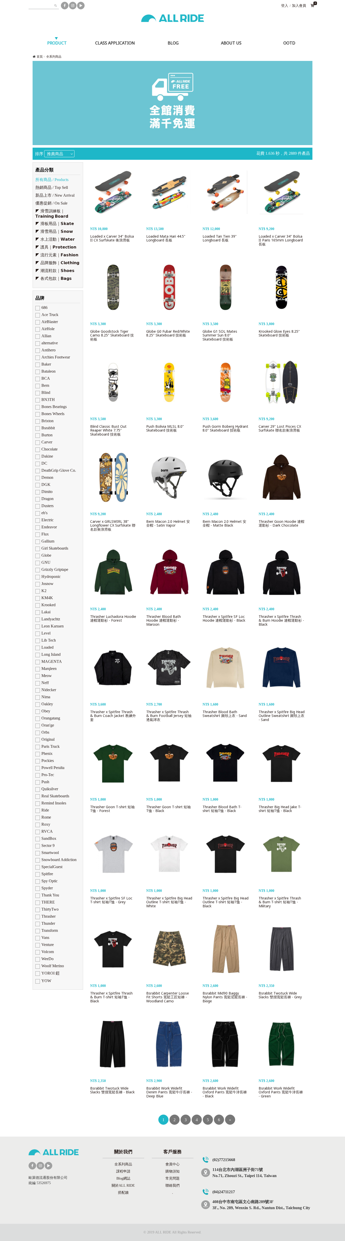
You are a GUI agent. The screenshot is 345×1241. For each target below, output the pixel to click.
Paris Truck (50, 746)
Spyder (47, 888)
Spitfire (47, 874)
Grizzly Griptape (54, 569)
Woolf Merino (52, 966)
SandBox (48, 838)
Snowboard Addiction (59, 860)
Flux (45, 534)
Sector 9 (48, 845)
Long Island (51, 654)
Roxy (45, 824)
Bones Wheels (52, 414)
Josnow (47, 583)
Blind (45, 392)
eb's (44, 513)
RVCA (47, 831)
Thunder (48, 923)
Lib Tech (48, 640)
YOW (46, 981)
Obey (45, 711)
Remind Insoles (53, 803)
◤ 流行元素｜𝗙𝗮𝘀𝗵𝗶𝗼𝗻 (56, 255)
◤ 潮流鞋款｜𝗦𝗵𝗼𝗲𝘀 (55, 270)
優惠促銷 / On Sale (51, 203)
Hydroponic (51, 576)
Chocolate (49, 449)
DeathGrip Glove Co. (58, 470)
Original (48, 739)
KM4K (47, 598)
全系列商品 (53, 56)
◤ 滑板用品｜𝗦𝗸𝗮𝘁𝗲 (54, 223)
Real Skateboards (55, 796)
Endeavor (49, 527)
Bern (45, 385)
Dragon (47, 499)
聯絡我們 (172, 1185)
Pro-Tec (47, 775)
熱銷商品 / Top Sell (51, 187)
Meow (46, 675)
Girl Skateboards (54, 548)
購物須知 (172, 1171)
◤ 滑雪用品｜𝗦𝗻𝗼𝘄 (54, 231)
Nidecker (48, 690)
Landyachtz (50, 619)
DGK (46, 484)
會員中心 (172, 1164)
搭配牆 (123, 1192)
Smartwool (50, 852)
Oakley (47, 704)
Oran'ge (47, 725)
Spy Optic (49, 881)
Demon (47, 477)
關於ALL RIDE (123, 1185)
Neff (45, 683)
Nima (45, 697)
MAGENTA (51, 661)
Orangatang (50, 718)
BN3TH (48, 399)
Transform (49, 930)
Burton (47, 435)
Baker (46, 364)
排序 (39, 154)
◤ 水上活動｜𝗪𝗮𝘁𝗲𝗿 (55, 239)
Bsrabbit (48, 428)
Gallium (47, 541)
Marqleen (49, 668)
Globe (46, 555)
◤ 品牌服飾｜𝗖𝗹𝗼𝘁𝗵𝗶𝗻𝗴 (57, 263)
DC (44, 463)
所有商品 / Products (51, 179)
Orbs (45, 732)
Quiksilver (49, 789)
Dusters (47, 506)
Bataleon (48, 371)
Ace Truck (49, 314)
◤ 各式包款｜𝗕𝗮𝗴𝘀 (53, 278)
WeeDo (47, 959)
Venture (47, 944)
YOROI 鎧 (50, 973)
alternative (49, 343)
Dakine (47, 456)
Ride (45, 810)
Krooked (48, 605)
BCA (45, 378)
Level (46, 633)
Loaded (47, 647)
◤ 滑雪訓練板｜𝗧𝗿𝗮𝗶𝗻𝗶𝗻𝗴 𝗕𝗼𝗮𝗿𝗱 (51, 213)
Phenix (47, 753)
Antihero (48, 350)
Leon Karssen (52, 626)
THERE (48, 902)
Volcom (47, 952)
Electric (47, 520)
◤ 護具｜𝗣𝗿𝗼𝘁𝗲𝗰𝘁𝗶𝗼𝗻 (55, 247)
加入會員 (299, 6)
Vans (45, 937)
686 (44, 307)
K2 (43, 591)
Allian (46, 336)
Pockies (47, 760)
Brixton (47, 421)
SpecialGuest (51, 867)
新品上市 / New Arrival (55, 195)
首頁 (40, 56)
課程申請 (123, 1171)
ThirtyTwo (50, 909)
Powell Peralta (52, 767)
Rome (46, 817)
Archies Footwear (55, 357)
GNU (46, 562)
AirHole (48, 329)
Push (45, 782)
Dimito (47, 491)
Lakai (46, 612)
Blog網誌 (123, 1178)
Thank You (50, 895)
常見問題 (172, 1178)
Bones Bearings (54, 406)
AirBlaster (49, 322)
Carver (46, 442)
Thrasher (48, 916)
